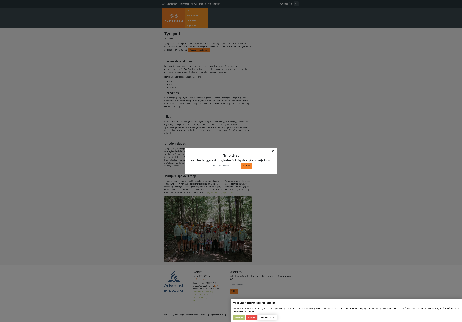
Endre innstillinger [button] (267, 317)
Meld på (246, 165)
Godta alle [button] (239, 317)
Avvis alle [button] (251, 317)
